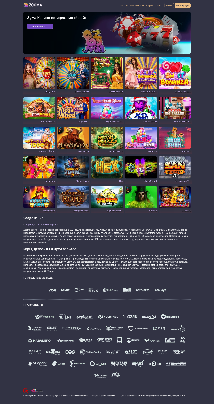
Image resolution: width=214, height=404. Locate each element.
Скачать (120, 5)
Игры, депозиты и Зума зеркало (42, 224)
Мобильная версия (135, 5)
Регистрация (182, 5)
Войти (169, 5)
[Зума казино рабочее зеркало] (32, 5)
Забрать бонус (40, 26)
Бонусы (149, 5)
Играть (158, 5)
